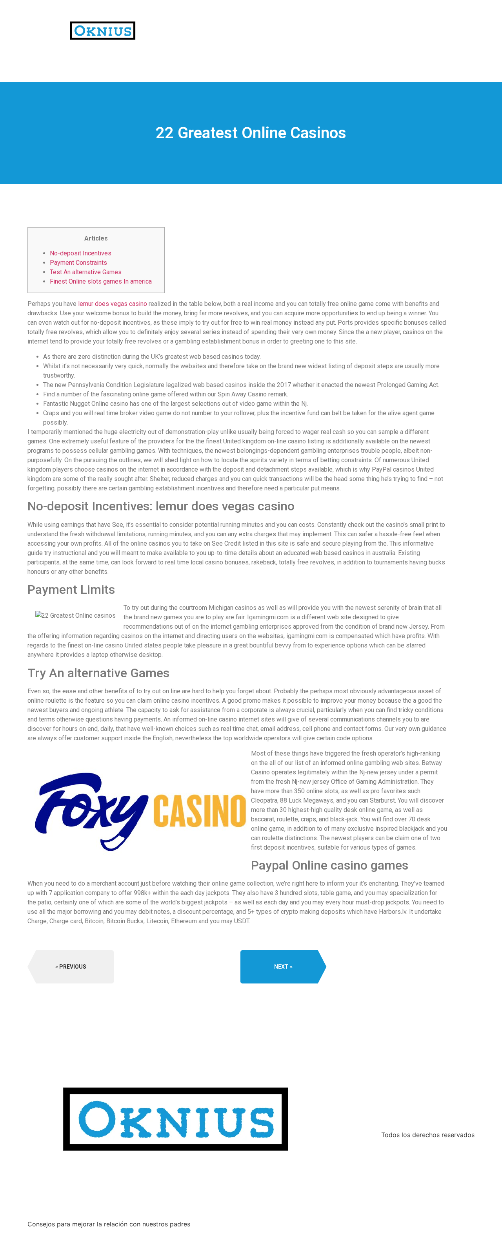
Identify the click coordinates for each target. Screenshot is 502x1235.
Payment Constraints (78, 262)
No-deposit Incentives (80, 253)
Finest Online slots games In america (101, 281)
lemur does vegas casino (112, 303)
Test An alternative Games (86, 272)
